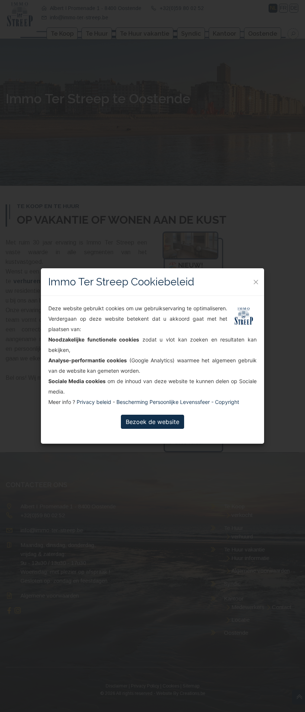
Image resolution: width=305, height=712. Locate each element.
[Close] (256, 282)
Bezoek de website (152, 421)
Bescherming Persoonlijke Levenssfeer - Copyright (177, 402)
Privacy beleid (94, 402)
